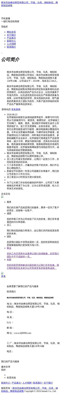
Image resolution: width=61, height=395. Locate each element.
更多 (3, 276)
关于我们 (11, 35)
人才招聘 (11, 44)
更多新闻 (15, 109)
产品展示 (11, 38)
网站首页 (11, 32)
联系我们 (11, 47)
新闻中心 (11, 41)
